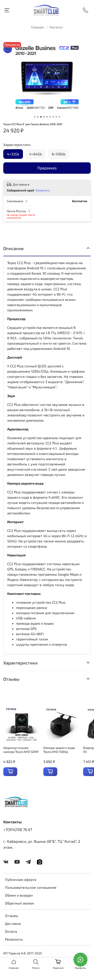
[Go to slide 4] (44, 116)
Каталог (56, 27)
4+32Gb (13, 154)
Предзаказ (47, 168)
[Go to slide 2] (37, 116)
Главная (37, 27)
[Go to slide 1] (34, 116)
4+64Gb (35, 154)
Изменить (43, 190)
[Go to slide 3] (41, 116)
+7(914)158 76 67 (17, 829)
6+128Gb (58, 154)
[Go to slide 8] (56, 116)
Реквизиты (14, 939)
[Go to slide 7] (53, 116)
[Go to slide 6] (50, 116)
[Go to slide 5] (47, 116)
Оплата (11, 931)
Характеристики (16, 144)
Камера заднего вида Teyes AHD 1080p (59, 750)
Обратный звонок (19, 903)
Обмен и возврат (19, 895)
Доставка (13, 923)
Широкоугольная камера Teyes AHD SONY (21, 750)
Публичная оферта (20, 879)
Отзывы (11, 915)
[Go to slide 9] (59, 116)
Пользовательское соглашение (30, 887)
